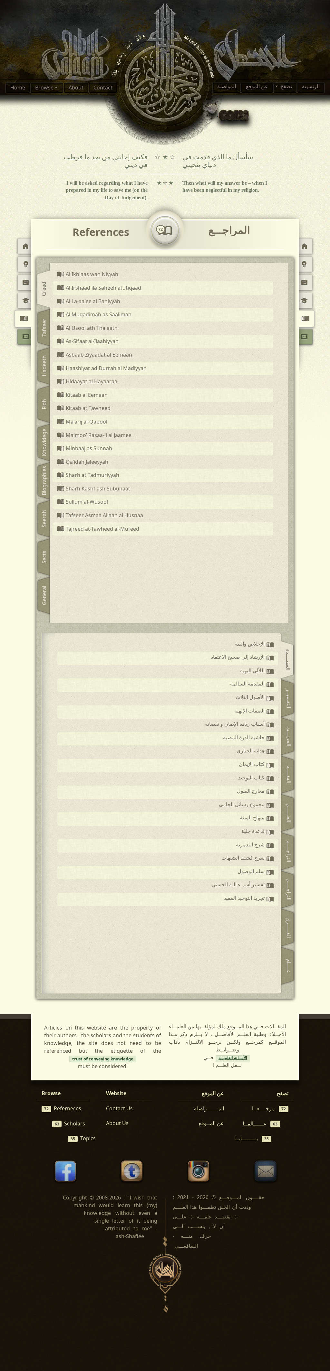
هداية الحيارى (255, 752)
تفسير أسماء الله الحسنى (242, 886)
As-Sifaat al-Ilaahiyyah (88, 341)
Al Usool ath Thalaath (87, 328)
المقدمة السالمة (252, 685)
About (76, 87)
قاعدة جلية (257, 832)
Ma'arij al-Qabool (82, 422)
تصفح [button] (285, 87)
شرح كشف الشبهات (247, 859)
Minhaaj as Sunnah (84, 448)
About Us (117, 1123)
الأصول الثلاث (255, 699)
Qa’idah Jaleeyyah (83, 462)
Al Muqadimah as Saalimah (94, 315)
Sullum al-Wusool (82, 502)
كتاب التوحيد (256, 779)
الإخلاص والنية (254, 645)
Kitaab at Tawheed (84, 408)
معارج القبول (255, 792)
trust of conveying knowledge (102, 1059)
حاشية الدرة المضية (248, 739)
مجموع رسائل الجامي (246, 806)
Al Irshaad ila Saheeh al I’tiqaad (99, 288)
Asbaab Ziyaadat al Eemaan (94, 355)
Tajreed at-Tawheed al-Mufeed (98, 529)
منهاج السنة (257, 819)
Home (17, 87)
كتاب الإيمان (256, 765)
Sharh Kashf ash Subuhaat (94, 489)
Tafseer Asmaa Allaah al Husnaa (100, 515)
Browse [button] (45, 87)
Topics (83, 1138)
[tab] (44, 289)
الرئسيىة (311, 87)
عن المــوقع (211, 1123)
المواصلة (226, 87)
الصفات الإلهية (254, 712)
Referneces (62, 1108)
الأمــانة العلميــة (232, 1059)
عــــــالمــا (260, 1123)
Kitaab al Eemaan (82, 395)
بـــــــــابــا (251, 1138)
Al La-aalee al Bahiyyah (89, 301)
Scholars (70, 1123)
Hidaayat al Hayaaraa (87, 382)
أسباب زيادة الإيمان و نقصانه (239, 725)
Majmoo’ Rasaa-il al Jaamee (94, 435)
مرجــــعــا (269, 1108)
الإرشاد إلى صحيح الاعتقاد (242, 658)
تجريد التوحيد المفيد (249, 899)
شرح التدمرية (255, 846)
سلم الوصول (256, 873)
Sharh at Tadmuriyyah (88, 475)
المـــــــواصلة (209, 1108)
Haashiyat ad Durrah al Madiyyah (102, 368)
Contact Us (119, 1108)
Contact (102, 87)
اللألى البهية (257, 672)
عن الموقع (257, 87)
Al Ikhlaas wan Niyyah (88, 274)
